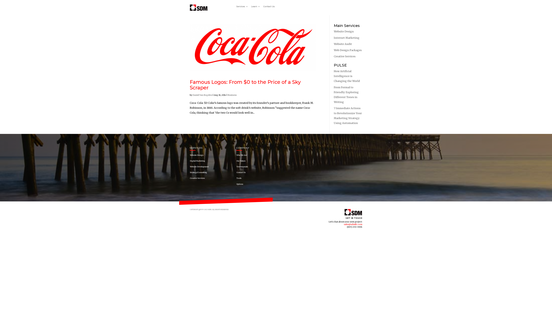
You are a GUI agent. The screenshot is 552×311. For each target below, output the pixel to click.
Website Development (199, 167)
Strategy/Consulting (198, 172)
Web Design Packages (348, 50)
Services (240, 6)
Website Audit (343, 44)
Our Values (241, 161)
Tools (238, 178)
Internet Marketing (346, 37)
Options (239, 184)
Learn (254, 6)
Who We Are (241, 155)
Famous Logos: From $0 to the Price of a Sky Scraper (245, 85)
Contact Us (269, 6)
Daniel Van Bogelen (202, 95)
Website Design (344, 31)
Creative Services (344, 56)
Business (232, 95)
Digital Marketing (197, 161)
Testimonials (242, 167)
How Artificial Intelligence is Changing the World (347, 76)
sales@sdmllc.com (353, 224)
